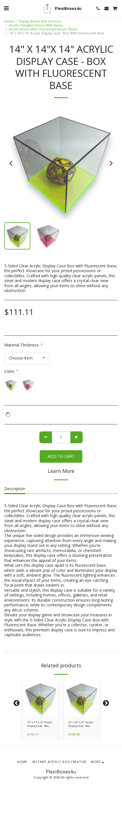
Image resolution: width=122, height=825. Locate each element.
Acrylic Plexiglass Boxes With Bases (35, 25)
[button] (6, 8)
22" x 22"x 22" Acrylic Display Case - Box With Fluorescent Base (80, 724)
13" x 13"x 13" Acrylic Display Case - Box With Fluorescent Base (39, 724)
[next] (110, 163)
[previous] (11, 163)
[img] (40, 698)
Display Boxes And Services (40, 21)
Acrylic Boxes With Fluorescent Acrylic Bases (43, 29)
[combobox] (27, 358)
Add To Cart (41, 713)
